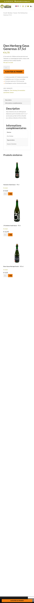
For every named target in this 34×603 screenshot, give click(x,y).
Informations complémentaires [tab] (13, 103)
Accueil (5, 13)
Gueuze (15, 13)
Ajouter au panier (13, 72)
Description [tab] (8, 100)
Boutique (10, 13)
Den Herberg (13, 90)
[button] (18, 6)
